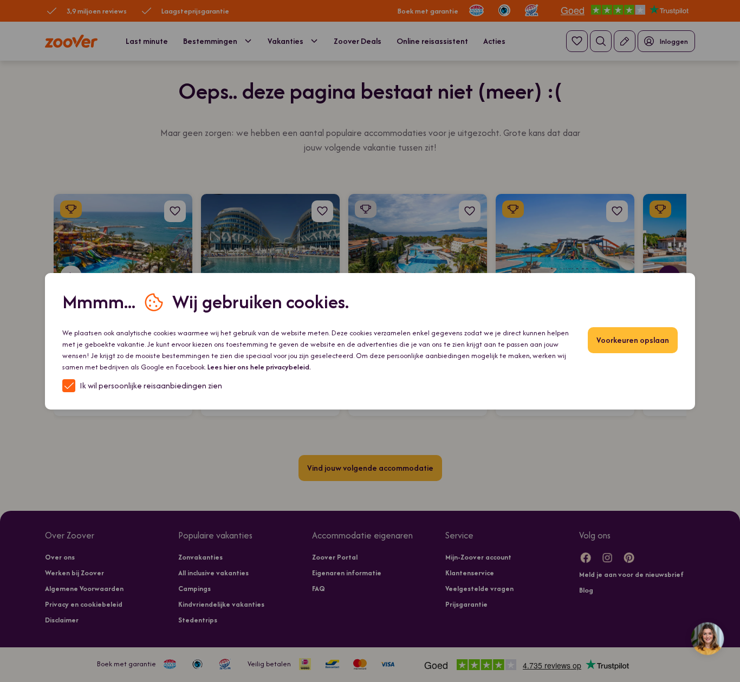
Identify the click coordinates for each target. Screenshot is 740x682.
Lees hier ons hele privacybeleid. (259, 367)
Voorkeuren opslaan (632, 340)
